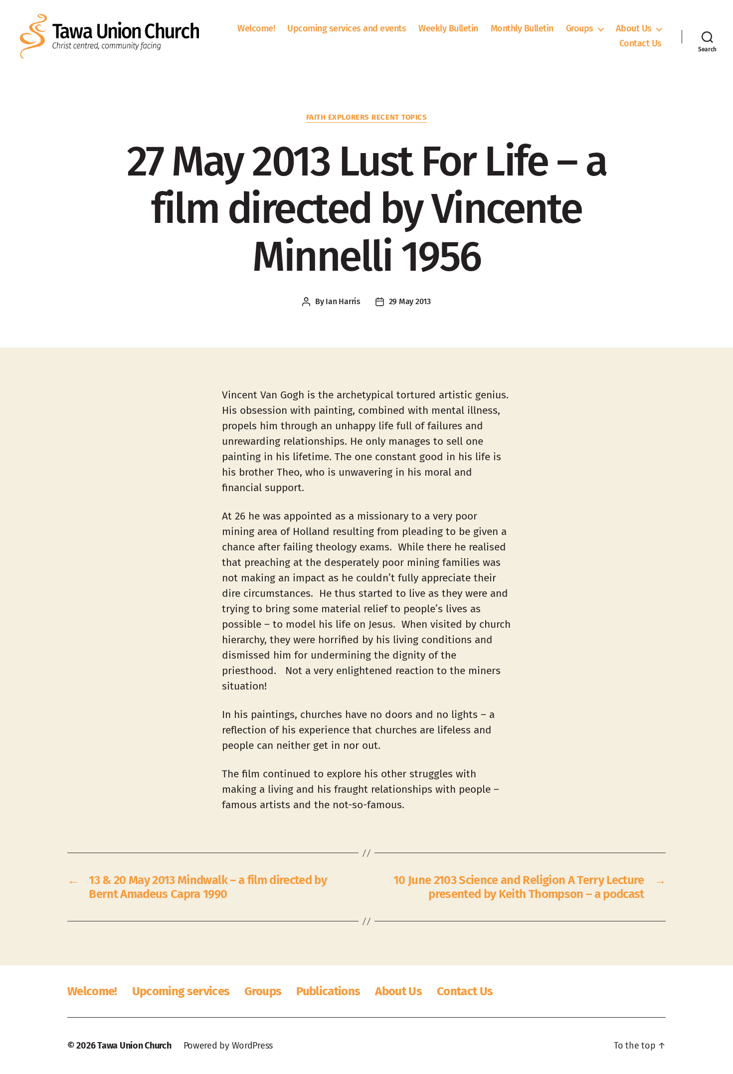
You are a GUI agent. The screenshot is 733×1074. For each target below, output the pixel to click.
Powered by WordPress (228, 1045)
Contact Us (640, 43)
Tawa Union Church (134, 1045)
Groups (579, 28)
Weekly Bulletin (448, 28)
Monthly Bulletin (522, 28)
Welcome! (256, 28)
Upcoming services (181, 991)
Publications (328, 991)
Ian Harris (343, 301)
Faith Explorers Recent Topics (366, 117)
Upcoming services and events (346, 28)
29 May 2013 (410, 301)
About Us (634, 28)
